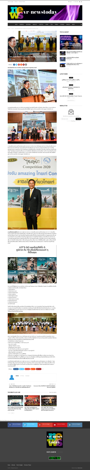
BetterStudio (80, 467)
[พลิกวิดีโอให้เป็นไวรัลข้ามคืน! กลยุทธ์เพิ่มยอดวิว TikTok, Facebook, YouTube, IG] (71, 42)
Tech (52, 24)
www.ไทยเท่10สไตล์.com (44, 356)
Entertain (28, 24)
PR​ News (62, 24)
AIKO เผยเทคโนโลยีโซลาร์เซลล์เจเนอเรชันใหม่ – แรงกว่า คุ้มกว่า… (74, 52)
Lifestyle (16, 1)
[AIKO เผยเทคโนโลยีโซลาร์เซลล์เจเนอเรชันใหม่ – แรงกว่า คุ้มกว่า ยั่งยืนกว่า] (62, 53)
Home (9, 465)
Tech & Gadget (10, 1)
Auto (16, 24)
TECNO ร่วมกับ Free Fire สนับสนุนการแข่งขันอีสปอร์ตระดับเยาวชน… (74, 64)
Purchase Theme (22, 1)
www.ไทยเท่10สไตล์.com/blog (16, 311)
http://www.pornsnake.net (34, 420)
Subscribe (78, 118)
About (73, 24)
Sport (47, 24)
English (68, 24)
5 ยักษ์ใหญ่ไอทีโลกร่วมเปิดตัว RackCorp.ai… (72, 58)
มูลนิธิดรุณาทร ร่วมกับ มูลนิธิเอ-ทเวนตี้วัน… (71, 79)
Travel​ (56, 24)
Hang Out (35, 24)
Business (22, 24)
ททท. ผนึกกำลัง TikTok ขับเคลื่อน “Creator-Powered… (71, 96)
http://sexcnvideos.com (4, 420)
